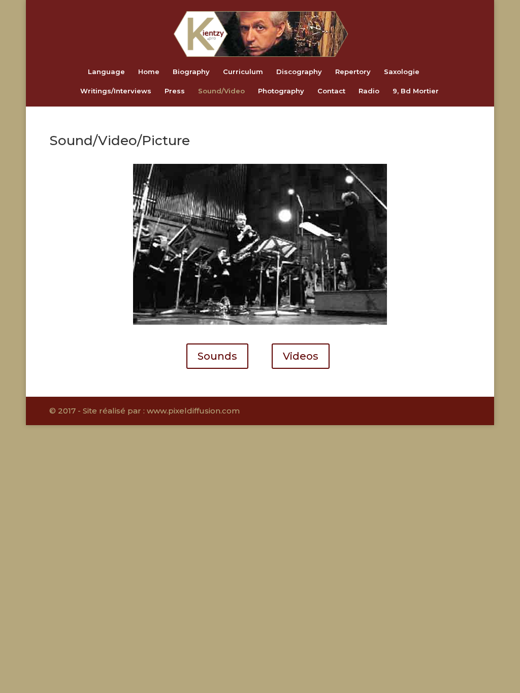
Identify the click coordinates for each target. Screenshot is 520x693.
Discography (299, 72)
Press (175, 91)
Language (106, 72)
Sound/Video (221, 91)
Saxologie (401, 72)
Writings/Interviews (115, 91)
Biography (191, 72)
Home (148, 72)
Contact (331, 91)
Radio (369, 91)
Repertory (353, 72)
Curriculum (243, 72)
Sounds (217, 356)
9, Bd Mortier (416, 91)
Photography (281, 91)
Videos (300, 356)
